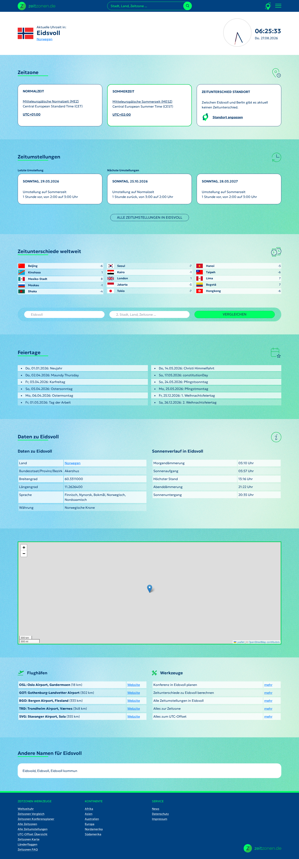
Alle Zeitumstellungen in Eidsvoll (149, 217)
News (155, 809)
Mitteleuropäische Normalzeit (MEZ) (51, 101)
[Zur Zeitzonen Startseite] (36, 5)
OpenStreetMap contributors (264, 642)
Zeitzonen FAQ (28, 849)
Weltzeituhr (26, 809)
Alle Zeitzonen (27, 824)
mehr (268, 685)
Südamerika (93, 834)
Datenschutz (160, 814)
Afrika (89, 809)
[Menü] (278, 6)
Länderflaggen (27, 844)
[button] (149, 589)
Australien (92, 819)
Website (133, 685)
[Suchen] (187, 6)
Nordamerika (94, 829)
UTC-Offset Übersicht (32, 834)
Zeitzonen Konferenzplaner (36, 819)
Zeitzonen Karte (28, 839)
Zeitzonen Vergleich (31, 814)
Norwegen (44, 39)
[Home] (262, 848)
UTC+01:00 (31, 114)
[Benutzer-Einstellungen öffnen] (268, 6)
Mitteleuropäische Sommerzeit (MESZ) (142, 101)
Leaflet (240, 642)
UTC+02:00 (121, 114)
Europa (89, 824)
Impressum (159, 819)
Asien (88, 814)
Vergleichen (235, 314)
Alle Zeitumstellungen (32, 829)
